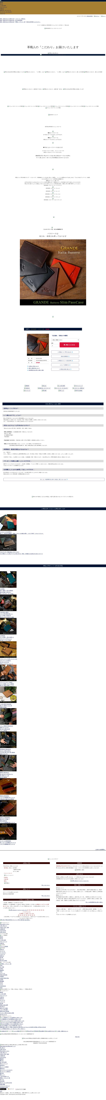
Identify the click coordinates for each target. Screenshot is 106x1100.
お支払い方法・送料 (4, 927)
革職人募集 (2, 1084)
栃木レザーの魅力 (4, 1008)
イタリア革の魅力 (4, 1009)
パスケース (2, 13)
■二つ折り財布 (3, 1062)
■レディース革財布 (4, 1066)
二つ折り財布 (3, 5)
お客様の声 (2, 929)
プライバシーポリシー (5, 1085)
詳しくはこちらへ (46, 885)
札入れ (1, 4)
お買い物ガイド (3, 925)
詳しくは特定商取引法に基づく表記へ (94, 902)
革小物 (1, 1003)
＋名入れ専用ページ (4, 1076)
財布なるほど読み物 (4, 1011)
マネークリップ (3, 7)
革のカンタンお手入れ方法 (6, 1082)
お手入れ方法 (3, 930)
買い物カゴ (2, 1047)
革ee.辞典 (2, 1081)
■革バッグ (2, 1074)
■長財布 (2, 1059)
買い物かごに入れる (69, 344)
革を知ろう (2, 1006)
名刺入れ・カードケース (5, 10)
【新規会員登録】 (89, 16)
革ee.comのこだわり (4, 924)
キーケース (2, 1000)
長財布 (1, 2)
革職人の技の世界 (4, 1005)
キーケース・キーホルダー (6, 11)
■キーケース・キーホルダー (6, 1070)
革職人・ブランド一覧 (5, 1078)
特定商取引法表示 (4, 1087)
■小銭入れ (2, 1065)
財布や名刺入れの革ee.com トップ (7, 1046)
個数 (52, 343)
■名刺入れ (2, 1068)
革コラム (2, 1079)
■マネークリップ (4, 1063)
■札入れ (2, 1060)
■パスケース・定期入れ (5, 1071)
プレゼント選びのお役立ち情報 (7, 1013)
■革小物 (2, 1073)
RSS (1, 1091)
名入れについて (3, 1014)
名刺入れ (2, 998)
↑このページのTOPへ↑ (100, 849)
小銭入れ (2, 8)
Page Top (77, 1036)
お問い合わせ (3, 932)
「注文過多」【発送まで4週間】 (59, 335)
